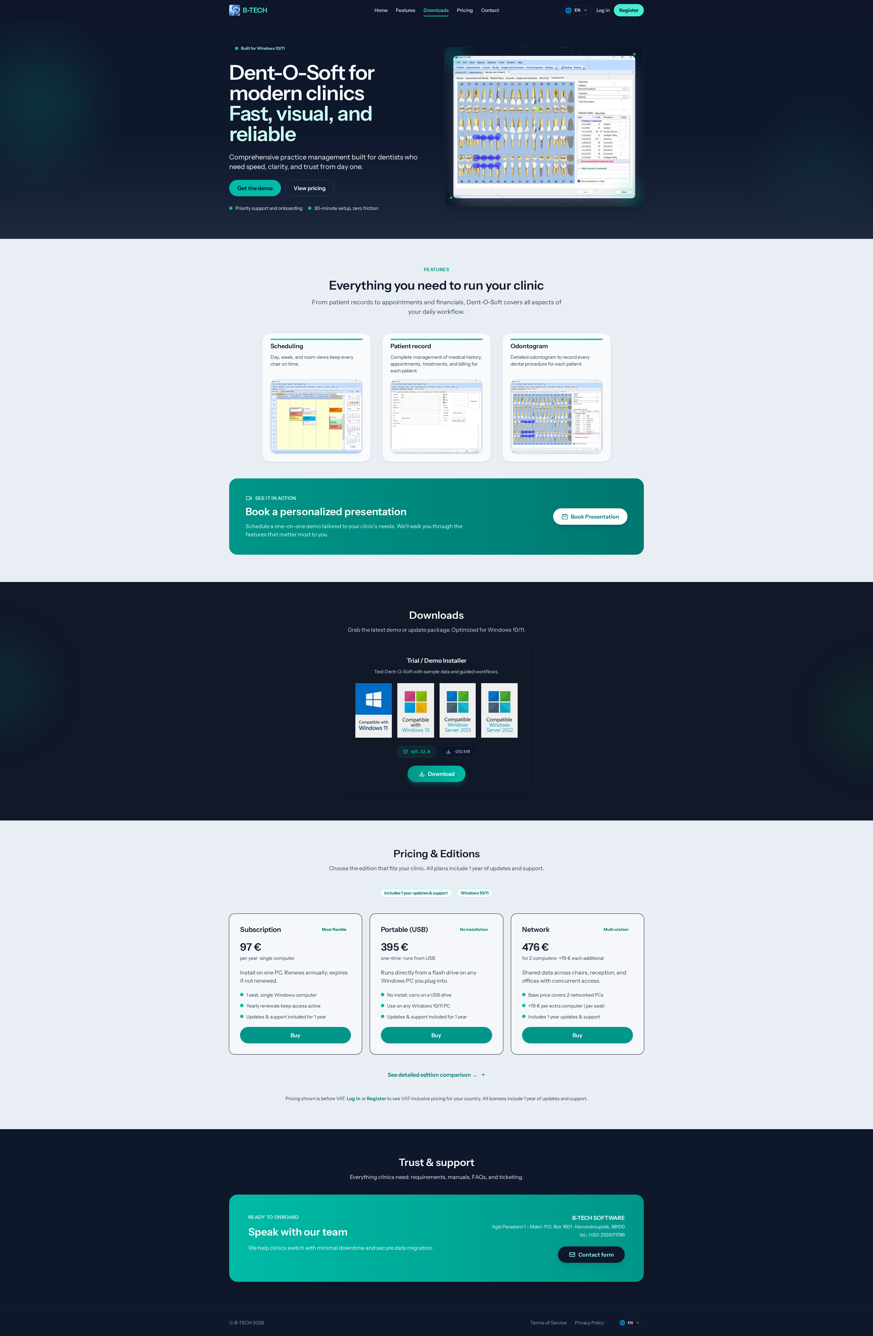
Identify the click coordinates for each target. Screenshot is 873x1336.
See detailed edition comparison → (432, 1074)
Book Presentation (595, 516)
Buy (295, 1035)
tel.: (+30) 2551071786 (602, 1235)
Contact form (596, 1254)
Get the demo (255, 188)
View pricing (310, 188)
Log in (603, 10)
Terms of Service (548, 1323)
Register (628, 10)
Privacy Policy (589, 1323)
